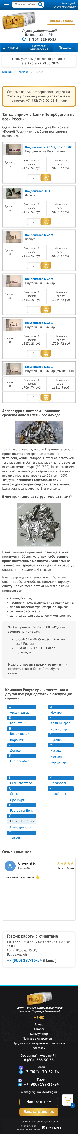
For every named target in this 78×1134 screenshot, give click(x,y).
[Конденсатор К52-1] (13, 325)
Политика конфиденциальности (39, 1121)
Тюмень (15, 838)
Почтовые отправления (39, 47)
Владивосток (19, 734)
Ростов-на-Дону (21, 811)
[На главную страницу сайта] (38, 22)
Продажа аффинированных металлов (39, 1043)
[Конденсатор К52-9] (13, 237)
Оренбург (17, 800)
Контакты (39, 1048)
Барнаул (16, 723)
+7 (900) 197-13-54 (24, 960)
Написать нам (38, 1101)
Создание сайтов (28, 1126)
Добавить (46, 177)
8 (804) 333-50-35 (42, 39)
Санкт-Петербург (64, 7)
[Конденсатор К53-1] (13, 369)
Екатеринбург (20, 761)
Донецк (15, 751)
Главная (7, 71)
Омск (14, 794)
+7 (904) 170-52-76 (41, 1071)
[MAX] (21, 1068)
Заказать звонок (61, 21)
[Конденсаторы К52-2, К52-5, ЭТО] (13, 149)
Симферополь (20, 827)
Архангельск (19, 713)
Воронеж (17, 740)
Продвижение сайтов (28, 1129)
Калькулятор (39, 1034)
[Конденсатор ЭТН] (13, 193)
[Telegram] (21, 1072)
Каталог (13, 48)
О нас (39, 1024)
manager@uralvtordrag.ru (39, 1092)
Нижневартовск (22, 783)
